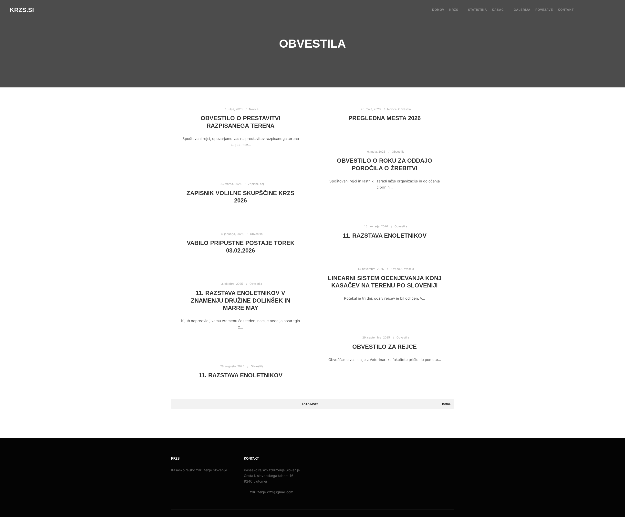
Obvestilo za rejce (384, 347)
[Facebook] (612, 10)
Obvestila (404, 109)
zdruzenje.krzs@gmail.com (271, 492)
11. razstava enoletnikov (385, 235)
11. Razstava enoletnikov (240, 375)
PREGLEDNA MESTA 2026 (384, 118)
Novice (254, 109)
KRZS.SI (22, 9)
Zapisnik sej (256, 184)
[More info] (597, 10)
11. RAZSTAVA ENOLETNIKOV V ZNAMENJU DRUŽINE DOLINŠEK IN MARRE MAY (240, 300)
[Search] (588, 10)
